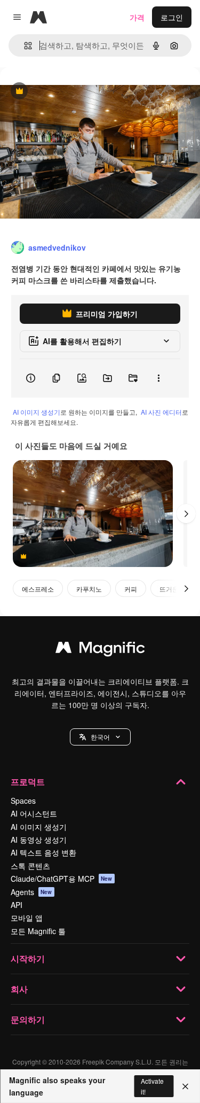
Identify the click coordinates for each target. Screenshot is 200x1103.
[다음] (186, 513)
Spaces (23, 800)
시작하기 (28, 958)
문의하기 (28, 1019)
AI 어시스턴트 (34, 813)
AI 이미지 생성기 (36, 411)
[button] (100, 736)
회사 (19, 989)
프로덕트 (28, 781)
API (16, 904)
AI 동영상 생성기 (39, 839)
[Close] (185, 1086)
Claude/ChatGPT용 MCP (62, 878)
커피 (130, 588)
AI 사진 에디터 (161, 411)
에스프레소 (38, 588)
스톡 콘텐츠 (30, 865)
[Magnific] (100, 650)
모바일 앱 (27, 917)
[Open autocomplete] (23, 46)
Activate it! (152, 1086)
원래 (61, 91)
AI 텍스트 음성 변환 (43, 852)
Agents (31, 892)
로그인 (172, 17)
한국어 (100, 736)
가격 (137, 17)
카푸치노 (89, 588)
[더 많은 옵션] (158, 378)
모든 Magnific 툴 (38, 931)
